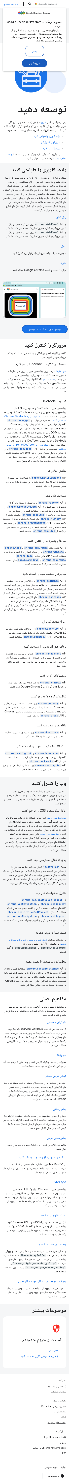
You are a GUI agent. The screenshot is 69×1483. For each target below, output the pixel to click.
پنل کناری (60, 217)
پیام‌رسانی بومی (56, 1138)
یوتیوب (63, 1442)
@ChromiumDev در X (55, 1437)
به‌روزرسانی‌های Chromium (53, 1406)
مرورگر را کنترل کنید (49, 142)
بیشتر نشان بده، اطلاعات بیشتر (45, 329)
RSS (64, 1453)
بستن (34, 51)
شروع (43, 122)
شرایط (63, 1467)
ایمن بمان (53, 1350)
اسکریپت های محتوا (56, 817)
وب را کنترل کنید (51, 148)
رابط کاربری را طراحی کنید (47, 136)
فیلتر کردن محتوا (55, 1076)
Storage (60, 1182)
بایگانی (63, 1416)
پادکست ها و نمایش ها (57, 1422)
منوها (63, 263)
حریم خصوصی (50, 1467)
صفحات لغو (49, 379)
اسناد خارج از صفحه (53, 1215)
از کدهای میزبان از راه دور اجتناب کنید (42, 1157)
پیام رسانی (59, 1109)
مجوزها (61, 1055)
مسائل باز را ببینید (58, 1391)
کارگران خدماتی (56, 1022)
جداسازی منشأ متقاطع (52, 1244)
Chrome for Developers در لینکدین (49, 1447)
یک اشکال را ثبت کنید (57, 1386)
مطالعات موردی (59, 1411)
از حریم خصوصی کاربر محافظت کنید (39, 1356)
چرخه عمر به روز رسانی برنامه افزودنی (42, 1281)
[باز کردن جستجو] (30, 4)
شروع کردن (34, 63)
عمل (63, 246)
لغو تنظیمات (60, 371)
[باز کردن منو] (62, 4)
